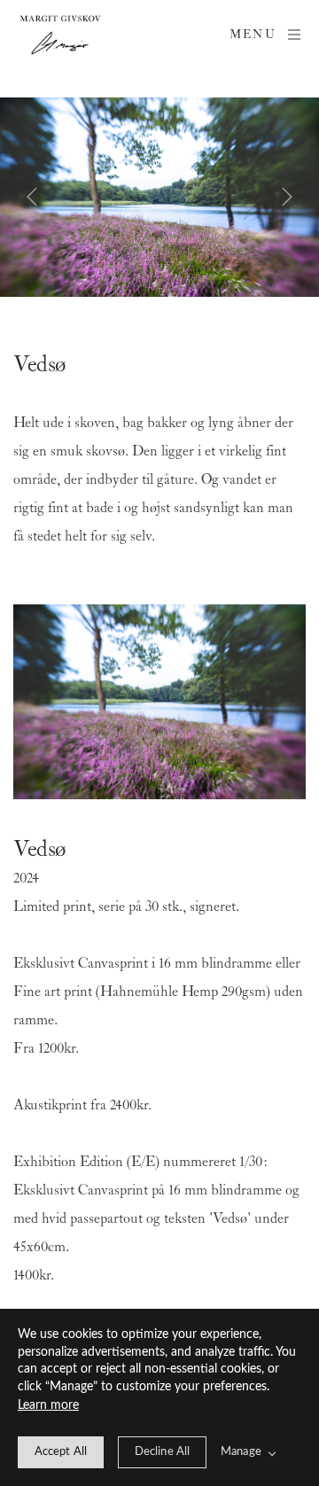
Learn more (48, 1405)
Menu (253, 35)
